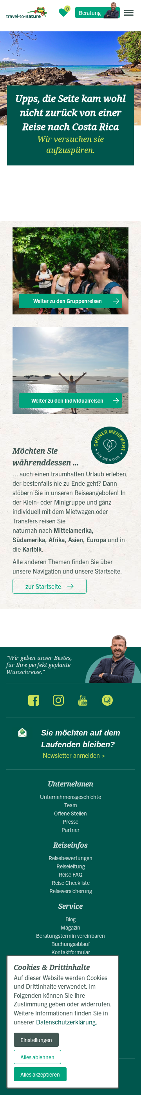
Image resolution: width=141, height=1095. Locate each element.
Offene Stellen (70, 813)
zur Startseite (43, 586)
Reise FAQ (71, 874)
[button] (129, 12)
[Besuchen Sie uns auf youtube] (82, 700)
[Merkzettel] (63, 12)
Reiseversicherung (70, 890)
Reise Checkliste (71, 882)
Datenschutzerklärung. (67, 1022)
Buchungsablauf (70, 943)
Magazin (70, 927)
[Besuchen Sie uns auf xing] (106, 700)
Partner (70, 829)
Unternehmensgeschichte (70, 796)
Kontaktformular (70, 951)
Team (70, 804)
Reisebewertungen (70, 857)
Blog (70, 918)
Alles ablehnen (37, 1056)
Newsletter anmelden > (74, 755)
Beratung (90, 12)
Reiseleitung (70, 866)
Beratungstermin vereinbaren (70, 935)
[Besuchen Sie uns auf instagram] (58, 700)
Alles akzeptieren (40, 1074)
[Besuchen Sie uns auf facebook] (33, 700)
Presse (70, 821)
